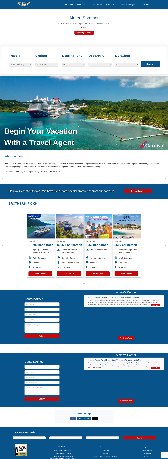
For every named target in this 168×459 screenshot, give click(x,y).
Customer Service (105, 449)
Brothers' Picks (112, 5)
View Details (40, 276)
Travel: (14, 55)
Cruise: (41, 55)
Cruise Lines (68, 5)
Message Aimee (84, 33)
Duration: (122, 55)
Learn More (137, 193)
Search (150, 66)
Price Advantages (128, 5)
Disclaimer (105, 456)
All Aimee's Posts (126, 340)
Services (80, 5)
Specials (147, 449)
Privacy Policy (105, 452)
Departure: (97, 55)
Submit (42, 339)
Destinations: (72, 55)
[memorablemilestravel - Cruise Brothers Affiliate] (24, 5)
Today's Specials (95, 5)
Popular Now (144, 5)
